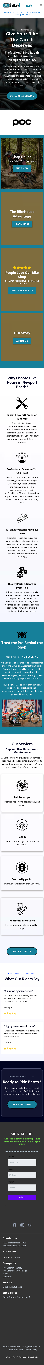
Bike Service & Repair (12, 1286)
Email (10, 1169)
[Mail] (29, 1225)
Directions (7, 1257)
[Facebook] (14, 1225)
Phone (11, 1182)
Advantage (22, 1270)
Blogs (5, 1273)
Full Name (11, 1157)
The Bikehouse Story (12, 1267)
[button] (41, 5)
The (5, 1270)
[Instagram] (22, 1225)
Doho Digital (33, 1357)
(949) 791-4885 (9, 1251)
